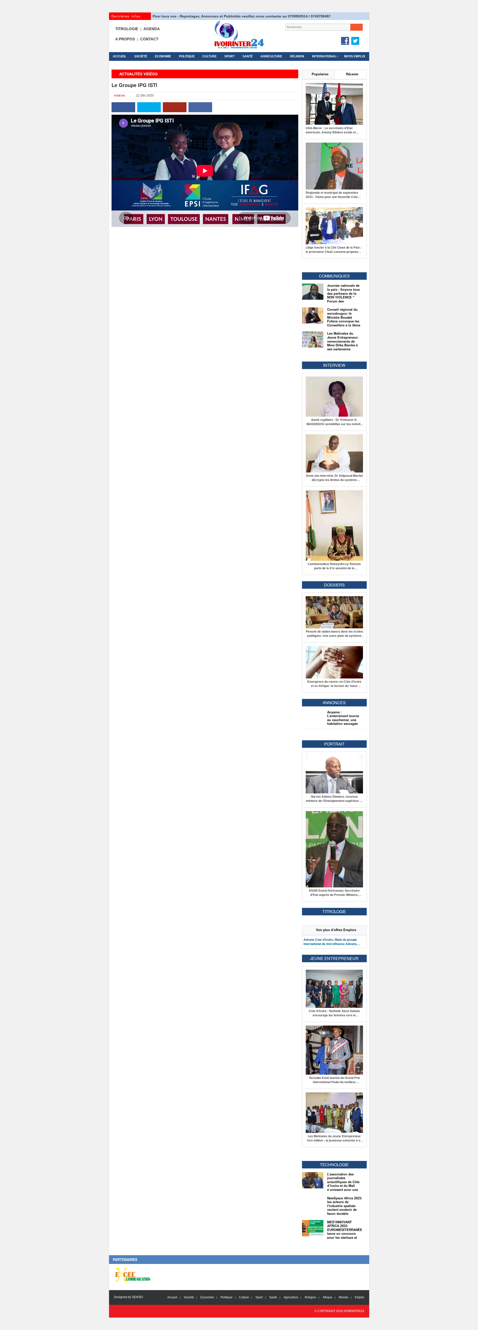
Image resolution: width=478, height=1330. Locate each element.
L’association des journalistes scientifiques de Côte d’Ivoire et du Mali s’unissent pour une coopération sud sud (343, 1184)
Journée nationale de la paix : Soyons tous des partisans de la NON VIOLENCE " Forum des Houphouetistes (343, 295)
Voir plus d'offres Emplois (336, 930)
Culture (209, 56)
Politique (187, 56)
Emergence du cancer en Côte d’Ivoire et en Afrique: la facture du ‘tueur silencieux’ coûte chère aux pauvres (334, 683)
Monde (343, 1297)
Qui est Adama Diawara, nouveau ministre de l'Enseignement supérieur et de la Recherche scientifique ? (334, 798)
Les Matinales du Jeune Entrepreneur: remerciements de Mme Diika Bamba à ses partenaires (342, 341)
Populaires (320, 74)
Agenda (151, 29)
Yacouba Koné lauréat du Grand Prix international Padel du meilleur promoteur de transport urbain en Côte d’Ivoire (334, 1080)
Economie (163, 56)
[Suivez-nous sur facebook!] (345, 41)
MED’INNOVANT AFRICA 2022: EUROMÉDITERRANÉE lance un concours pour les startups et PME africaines (344, 1232)
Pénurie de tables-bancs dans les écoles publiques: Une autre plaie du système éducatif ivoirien (334, 633)
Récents (352, 74)
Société (140, 56)
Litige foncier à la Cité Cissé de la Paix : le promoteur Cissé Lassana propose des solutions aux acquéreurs (333, 249)
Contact (149, 39)
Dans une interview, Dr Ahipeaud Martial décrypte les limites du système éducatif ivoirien (334, 478)
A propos (125, 39)
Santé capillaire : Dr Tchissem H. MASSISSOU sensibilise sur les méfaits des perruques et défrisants (334, 422)
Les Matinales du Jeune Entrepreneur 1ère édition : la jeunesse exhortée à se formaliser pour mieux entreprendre (334, 1138)
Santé (247, 56)
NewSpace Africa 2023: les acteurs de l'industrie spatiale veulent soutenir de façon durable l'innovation (344, 1208)
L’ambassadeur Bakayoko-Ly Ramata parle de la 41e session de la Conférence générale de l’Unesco (334, 566)
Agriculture (271, 56)
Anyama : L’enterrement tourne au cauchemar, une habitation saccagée (343, 718)
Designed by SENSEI (128, 1297)
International (324, 56)
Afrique (327, 1297)
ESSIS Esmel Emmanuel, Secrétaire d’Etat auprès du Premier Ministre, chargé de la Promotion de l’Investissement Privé (334, 892)
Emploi (359, 1297)
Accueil (119, 56)
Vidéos (119, 95)
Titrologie (126, 29)
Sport (229, 56)
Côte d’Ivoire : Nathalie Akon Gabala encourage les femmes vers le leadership (334, 1013)
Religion (297, 56)
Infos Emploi (354, 56)
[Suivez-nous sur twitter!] (355, 41)
